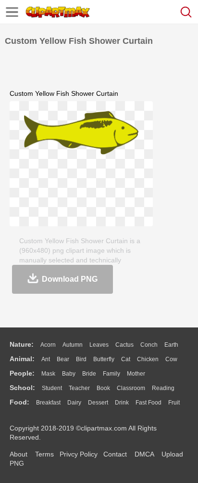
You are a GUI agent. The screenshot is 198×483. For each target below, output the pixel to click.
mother (136, 373)
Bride (89, 373)
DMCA (144, 454)
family (111, 373)
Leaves (99, 344)
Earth (171, 344)
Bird (81, 359)
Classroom (131, 388)
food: (19, 402)
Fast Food (148, 402)
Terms (44, 454)
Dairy (74, 402)
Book (103, 388)
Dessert (98, 402)
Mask (48, 373)
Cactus (124, 344)
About (18, 454)
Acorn (48, 344)
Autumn (72, 344)
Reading (163, 388)
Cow (171, 359)
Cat (125, 359)
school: (22, 388)
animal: (22, 359)
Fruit (174, 402)
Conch (149, 344)
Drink (122, 402)
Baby (68, 373)
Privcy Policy (79, 454)
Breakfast (48, 402)
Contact (115, 454)
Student (52, 388)
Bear (63, 359)
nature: (22, 344)
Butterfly (103, 359)
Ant (45, 359)
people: (22, 373)
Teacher (79, 388)
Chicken (148, 359)
